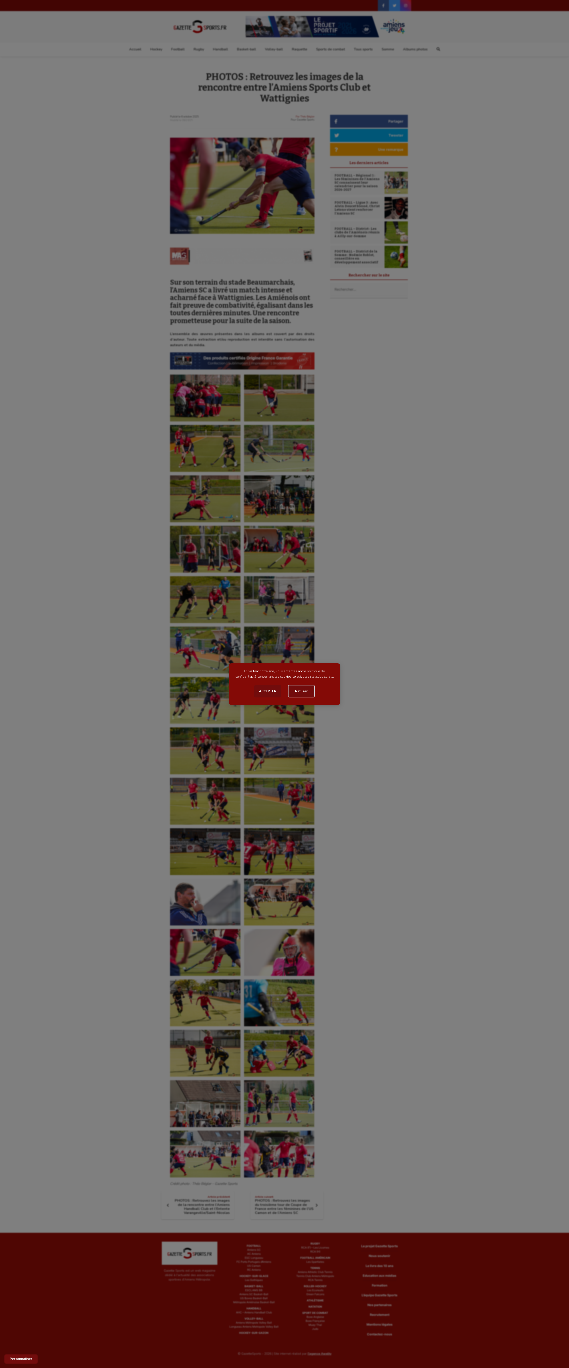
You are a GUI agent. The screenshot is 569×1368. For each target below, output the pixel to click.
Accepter (267, 691)
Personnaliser (21, 1359)
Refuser (301, 691)
